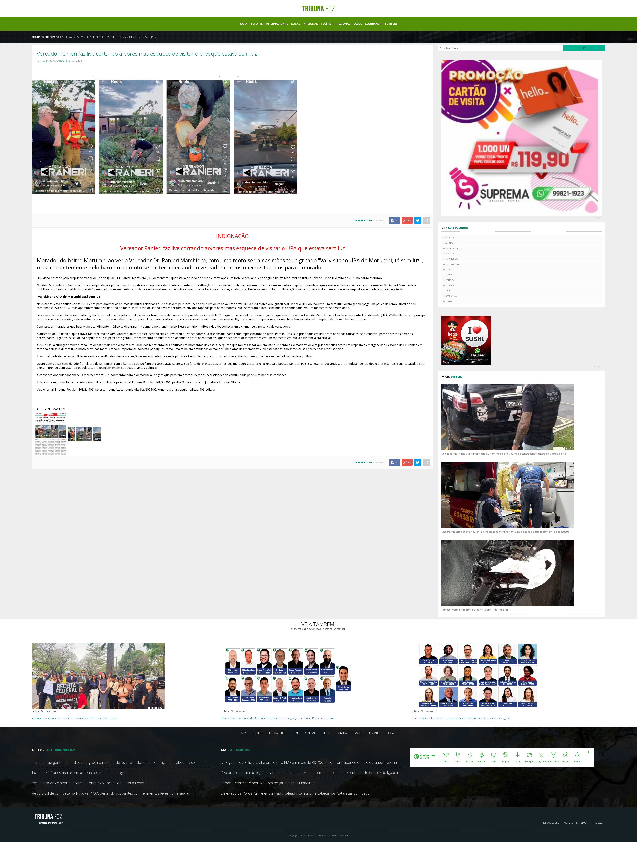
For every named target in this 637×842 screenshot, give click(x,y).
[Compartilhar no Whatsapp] (426, 220)
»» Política (448, 280)
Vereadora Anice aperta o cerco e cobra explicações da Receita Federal (74, 718)
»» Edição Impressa (452, 248)
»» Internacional (451, 264)
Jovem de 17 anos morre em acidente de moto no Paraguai (80, 772)
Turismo (391, 24)
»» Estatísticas (450, 259)
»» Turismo (448, 301)
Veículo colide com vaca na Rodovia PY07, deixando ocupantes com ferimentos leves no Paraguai (110, 793)
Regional (343, 24)
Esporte (257, 24)
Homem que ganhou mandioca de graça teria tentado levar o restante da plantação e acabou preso (113, 762)
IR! (584, 47)
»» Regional (449, 285)
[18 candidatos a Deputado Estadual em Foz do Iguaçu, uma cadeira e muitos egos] (478, 676)
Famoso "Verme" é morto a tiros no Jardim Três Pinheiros (474, 609)
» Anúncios (448, 237)
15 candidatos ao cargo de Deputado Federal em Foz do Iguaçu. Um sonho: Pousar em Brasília (278, 718)
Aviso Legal (597, 822)
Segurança (373, 24)
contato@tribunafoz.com (51, 822)
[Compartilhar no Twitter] (417, 220)
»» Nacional (449, 274)
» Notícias (448, 243)
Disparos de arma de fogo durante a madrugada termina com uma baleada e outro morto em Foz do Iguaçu (505, 531)
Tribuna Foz (38, 37)
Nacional (310, 24)
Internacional (277, 24)
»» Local (447, 269)
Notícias (50, 37)
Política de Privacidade (575, 822)
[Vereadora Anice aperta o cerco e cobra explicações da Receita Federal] (98, 676)
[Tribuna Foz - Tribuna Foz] (318, 8)
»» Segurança (450, 296)
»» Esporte (448, 253)
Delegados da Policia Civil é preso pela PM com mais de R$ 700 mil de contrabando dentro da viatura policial (504, 453)
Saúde (358, 24)
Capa (243, 24)
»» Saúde (447, 290)
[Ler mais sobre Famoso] (507, 573)
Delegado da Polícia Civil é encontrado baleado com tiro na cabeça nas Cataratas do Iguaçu (295, 793)
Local (295, 24)
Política (327, 24)
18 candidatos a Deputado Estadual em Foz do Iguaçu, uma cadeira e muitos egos (460, 718)
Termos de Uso (551, 822)
